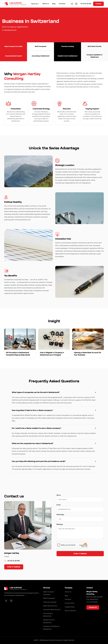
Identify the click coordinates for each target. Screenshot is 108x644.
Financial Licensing (49, 602)
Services (34, 4)
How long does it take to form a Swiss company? (32, 410)
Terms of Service (70, 611)
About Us (68, 592)
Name (59, 495)
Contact (98, 4)
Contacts (62, 4)
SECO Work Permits (50, 606)
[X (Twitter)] (72, 4)
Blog (53, 4)
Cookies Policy (70, 607)
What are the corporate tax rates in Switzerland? (32, 443)
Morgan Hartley (11, 553)
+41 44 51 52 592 (85, 4)
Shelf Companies (49, 598)
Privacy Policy (69, 603)
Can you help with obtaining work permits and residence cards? (38, 461)
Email (59, 505)
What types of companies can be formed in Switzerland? (35, 392)
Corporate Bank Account (52, 610)
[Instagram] (76, 4)
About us (46, 4)
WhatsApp (60, 515)
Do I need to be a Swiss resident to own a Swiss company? (36, 428)
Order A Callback (13, 567)
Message (60, 524)
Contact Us (93, 607)
